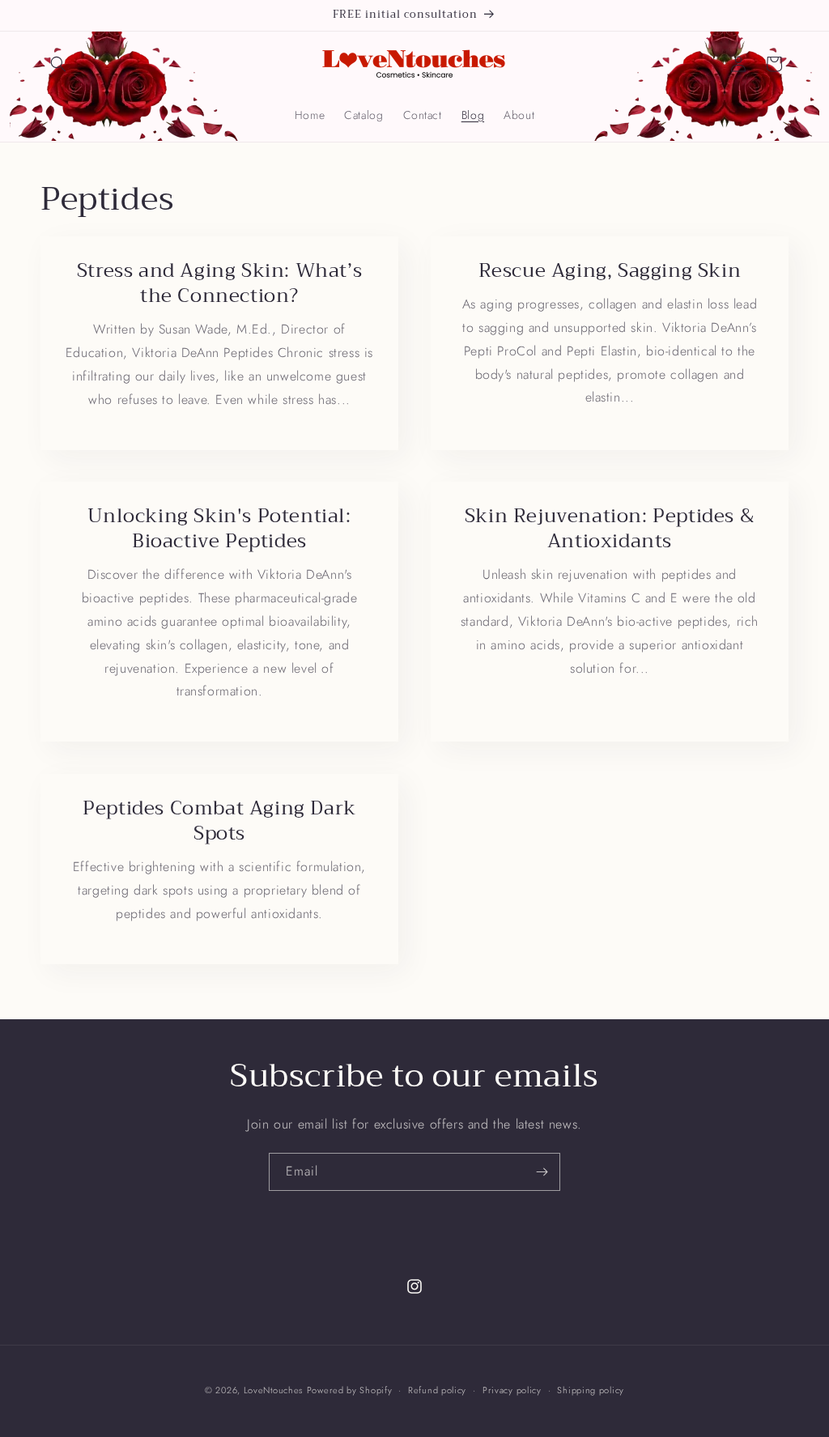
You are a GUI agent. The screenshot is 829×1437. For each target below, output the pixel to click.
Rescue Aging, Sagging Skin (610, 270)
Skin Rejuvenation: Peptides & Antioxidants (610, 529)
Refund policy (437, 1390)
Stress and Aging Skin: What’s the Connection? (219, 283)
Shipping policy (590, 1390)
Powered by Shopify (350, 1390)
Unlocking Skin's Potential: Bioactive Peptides (219, 529)
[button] (58, 64)
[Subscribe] (541, 1172)
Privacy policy (512, 1390)
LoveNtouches (273, 1390)
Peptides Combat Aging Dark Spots (219, 821)
